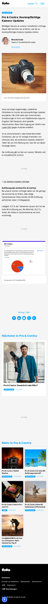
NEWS (4, 510)
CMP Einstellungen (9, 589)
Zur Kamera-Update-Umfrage (16, 182)
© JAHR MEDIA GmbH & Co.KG (14, 597)
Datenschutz (37, 581)
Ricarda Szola (17, 39)
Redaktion (6, 578)
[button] (14, 318)
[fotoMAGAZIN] (5, 4)
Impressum (11, 585)
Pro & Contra (7, 12)
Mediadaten (25, 581)
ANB (3, 585)
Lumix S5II (6, 127)
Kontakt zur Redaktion (10, 581)
